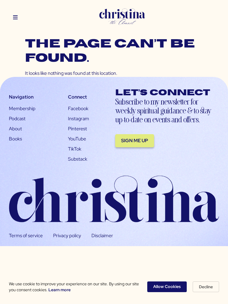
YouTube (77, 139)
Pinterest (77, 129)
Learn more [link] (59, 289)
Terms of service (26, 235)
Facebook (78, 108)
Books (15, 139)
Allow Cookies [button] (167, 286)
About (15, 129)
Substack (77, 159)
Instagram (78, 118)
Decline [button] (206, 286)
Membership (22, 108)
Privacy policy (67, 235)
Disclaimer (102, 235)
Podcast (17, 118)
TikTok (74, 149)
